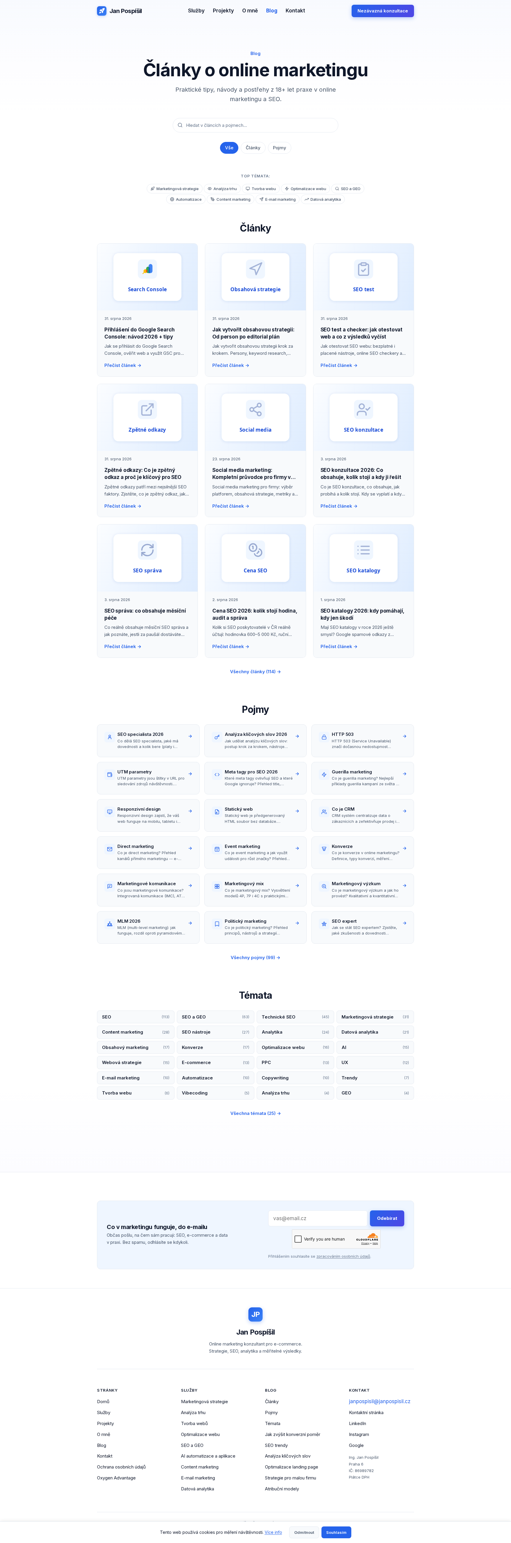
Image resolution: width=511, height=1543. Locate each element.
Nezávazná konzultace (383, 11)
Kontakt (295, 11)
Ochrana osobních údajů (121, 1467)
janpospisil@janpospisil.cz (379, 1401)
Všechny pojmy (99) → (255, 957)
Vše (229, 147)
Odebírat (387, 1218)
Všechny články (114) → (255, 671)
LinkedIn (357, 1423)
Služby (196, 11)
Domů (103, 1401)
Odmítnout (304, 1532)
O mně (250, 11)
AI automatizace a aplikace (208, 1456)
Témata (272, 1423)
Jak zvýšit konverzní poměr (292, 1434)
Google (356, 1445)
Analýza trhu (193, 1412)
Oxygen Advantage (116, 1478)
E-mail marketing (198, 1478)
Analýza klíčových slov (288, 1456)
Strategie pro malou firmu (290, 1478)
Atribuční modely (282, 1489)
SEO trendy (276, 1445)
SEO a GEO (192, 1445)
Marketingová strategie (204, 1401)
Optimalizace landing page (291, 1467)
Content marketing (200, 1467)
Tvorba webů (194, 1423)
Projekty (223, 11)
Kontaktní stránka (366, 1412)
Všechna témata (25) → (255, 1113)
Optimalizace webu (200, 1434)
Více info (273, 1532)
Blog (271, 11)
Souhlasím (336, 1532)
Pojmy (279, 147)
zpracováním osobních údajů (343, 1256)
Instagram (359, 1434)
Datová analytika (197, 1489)
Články (253, 147)
